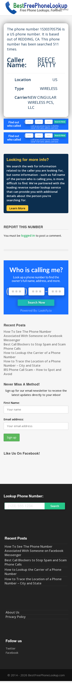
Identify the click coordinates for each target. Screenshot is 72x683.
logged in (28, 235)
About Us (12, 612)
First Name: (12, 403)
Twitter (11, 648)
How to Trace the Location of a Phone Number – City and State (32, 363)
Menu (64, 9)
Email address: (14, 419)
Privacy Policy (16, 617)
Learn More (17, 208)
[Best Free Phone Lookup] (36, 13)
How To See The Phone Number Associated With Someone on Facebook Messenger (33, 335)
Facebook (12, 653)
